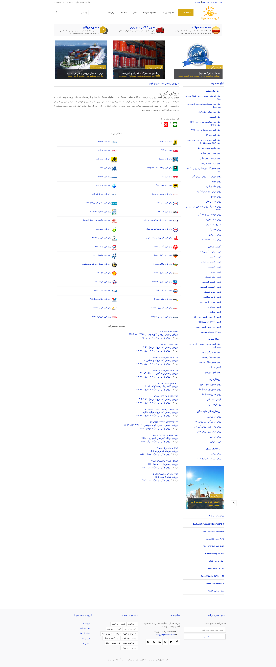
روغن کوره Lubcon (165, 159)
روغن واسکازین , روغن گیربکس (207, 427)
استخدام (124, 12)
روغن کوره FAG (166, 150)
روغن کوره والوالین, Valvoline (100, 299)
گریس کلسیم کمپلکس (211, 282)
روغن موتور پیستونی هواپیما (209, 384)
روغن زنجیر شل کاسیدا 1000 (162, 464)
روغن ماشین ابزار (213, 186)
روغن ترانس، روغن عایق (210, 158)
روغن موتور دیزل (214, 416)
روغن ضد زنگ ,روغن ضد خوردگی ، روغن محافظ (203, 208)
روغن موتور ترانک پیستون (210, 362)
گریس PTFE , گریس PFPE (209, 322)
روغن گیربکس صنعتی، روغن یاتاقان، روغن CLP (203, 97)
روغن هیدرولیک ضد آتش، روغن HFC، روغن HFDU (205, 123)
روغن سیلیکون (215, 235)
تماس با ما (196, 2)
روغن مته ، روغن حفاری (211, 153)
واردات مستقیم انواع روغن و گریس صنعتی (85, 76)
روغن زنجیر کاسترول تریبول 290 (160, 347)
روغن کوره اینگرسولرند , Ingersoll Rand (97, 220)
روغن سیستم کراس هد (211, 357)
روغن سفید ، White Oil (211, 240)
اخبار (220, 2)
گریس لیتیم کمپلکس (212, 277)
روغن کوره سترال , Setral (163, 273)
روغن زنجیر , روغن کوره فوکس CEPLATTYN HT (151, 425)
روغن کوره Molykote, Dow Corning (159, 168)
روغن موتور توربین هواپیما (210, 389)
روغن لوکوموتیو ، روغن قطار (209, 432)
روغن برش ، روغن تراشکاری (208, 191)
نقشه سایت (85, 628)
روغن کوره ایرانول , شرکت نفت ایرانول (158, 220)
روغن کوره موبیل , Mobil (102, 290)
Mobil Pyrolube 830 (167, 448)
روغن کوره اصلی (129, 643)
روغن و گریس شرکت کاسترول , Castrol (153, 350)
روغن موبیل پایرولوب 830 (164, 450)
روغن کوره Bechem (165, 141)
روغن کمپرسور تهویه (212, 372)
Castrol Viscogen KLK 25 (164, 370)
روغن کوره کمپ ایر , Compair (161, 317)
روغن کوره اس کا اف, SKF (101, 194)
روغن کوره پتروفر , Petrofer (101, 238)
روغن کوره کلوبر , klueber (102, 308)
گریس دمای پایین (214, 399)
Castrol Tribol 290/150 (166, 396)
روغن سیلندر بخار (213, 201)
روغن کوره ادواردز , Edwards (162, 194)
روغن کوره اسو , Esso (164, 203)
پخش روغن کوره (129, 633)
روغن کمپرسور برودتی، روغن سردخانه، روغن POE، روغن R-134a (204, 141)
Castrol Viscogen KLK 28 (164, 357)
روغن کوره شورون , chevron (162, 282)
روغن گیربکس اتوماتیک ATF (209, 459)
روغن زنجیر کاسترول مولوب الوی (160, 412)
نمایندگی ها (85, 633)
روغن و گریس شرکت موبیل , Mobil (155, 454)
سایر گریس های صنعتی (211, 332)
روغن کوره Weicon (104, 176)
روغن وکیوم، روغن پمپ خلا (209, 148)
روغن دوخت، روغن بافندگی (209, 214)
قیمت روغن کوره (118, 624)
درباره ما (205, 2)
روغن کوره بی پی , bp (103, 229)
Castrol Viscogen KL (167, 383)
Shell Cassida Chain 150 (165, 474)
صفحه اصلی (186, 12)
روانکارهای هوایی (214, 404)
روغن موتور (216, 454)
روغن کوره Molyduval (103, 159)
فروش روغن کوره (114, 629)
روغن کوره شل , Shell (103, 273)
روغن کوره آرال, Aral (103, 185)
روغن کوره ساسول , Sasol (102, 255)
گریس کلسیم (215, 257)
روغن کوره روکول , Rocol (163, 255)
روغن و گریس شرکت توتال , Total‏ (155, 441)
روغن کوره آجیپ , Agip (164, 185)
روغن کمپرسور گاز (213, 135)
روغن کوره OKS (166, 176)
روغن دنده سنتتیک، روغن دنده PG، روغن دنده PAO (204, 105)
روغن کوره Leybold (104, 150)
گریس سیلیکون (214, 312)
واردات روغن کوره (129, 638)
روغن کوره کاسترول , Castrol (162, 308)
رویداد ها (214, 2)
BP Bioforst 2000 (169, 331)
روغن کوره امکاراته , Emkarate (100, 211)
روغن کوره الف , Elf (165, 211)
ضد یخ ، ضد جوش (213, 225)
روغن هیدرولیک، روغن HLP (209, 112)
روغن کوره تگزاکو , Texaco (163, 246)
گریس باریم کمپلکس (212, 297)
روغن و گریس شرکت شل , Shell (156, 467)
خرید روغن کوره (130, 629)
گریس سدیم (216, 272)
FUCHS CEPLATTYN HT (164, 422)
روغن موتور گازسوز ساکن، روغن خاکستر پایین (203, 169)
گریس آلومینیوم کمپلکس (210, 287)
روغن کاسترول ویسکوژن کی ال (160, 386)
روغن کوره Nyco (105, 168)
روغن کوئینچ (216, 196)
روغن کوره (216, 181)
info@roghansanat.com (165, 635)
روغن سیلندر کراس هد (211, 352)
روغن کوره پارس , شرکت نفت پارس (159, 238)
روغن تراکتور (215, 437)
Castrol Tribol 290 (168, 344)
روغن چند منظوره (213, 220)
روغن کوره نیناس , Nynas (163, 299)
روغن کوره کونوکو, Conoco (101, 317)
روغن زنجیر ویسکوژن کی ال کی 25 (159, 373)
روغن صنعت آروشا (129, 648)
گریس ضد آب (215, 367)
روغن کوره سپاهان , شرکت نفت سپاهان (96, 264)
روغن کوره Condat (104, 141)
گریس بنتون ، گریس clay (210, 302)
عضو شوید (205, 637)
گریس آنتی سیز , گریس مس (208, 327)
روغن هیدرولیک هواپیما (211, 394)
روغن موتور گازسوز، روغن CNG (207, 421)
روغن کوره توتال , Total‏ (103, 246)
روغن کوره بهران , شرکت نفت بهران (159, 229)
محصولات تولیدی (149, 12)
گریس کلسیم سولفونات (211, 262)
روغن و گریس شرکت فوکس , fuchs (154, 428)
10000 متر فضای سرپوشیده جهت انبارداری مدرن (139, 76)
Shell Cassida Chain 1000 (164, 461)
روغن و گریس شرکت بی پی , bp (156, 338)
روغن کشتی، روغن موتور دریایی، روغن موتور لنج (204, 345)
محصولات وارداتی (168, 12)
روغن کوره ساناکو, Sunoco (163, 264)
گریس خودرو (215, 442)
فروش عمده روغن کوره (111, 633)
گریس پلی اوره (214, 307)
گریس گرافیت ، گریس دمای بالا (207, 317)
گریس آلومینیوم (214, 267)
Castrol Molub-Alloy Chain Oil (161, 409)
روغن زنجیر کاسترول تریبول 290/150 (158, 399)
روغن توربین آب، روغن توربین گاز (207, 176)
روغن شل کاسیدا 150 (166, 476)
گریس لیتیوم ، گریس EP (210, 252)
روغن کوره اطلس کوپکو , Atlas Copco (97, 203)
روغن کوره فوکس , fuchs (102, 282)
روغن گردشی (215, 117)
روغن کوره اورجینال (111, 638)
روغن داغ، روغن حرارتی (211, 163)
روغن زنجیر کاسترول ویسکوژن (161, 360)
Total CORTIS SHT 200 (165, 435)
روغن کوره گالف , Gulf (164, 290)
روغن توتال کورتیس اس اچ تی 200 (159, 438)
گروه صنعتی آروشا (113, 643)
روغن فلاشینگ (215, 230)
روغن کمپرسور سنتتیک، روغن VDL (206, 130)
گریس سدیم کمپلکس (212, 292)
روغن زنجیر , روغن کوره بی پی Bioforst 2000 (153, 334)
